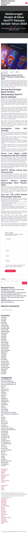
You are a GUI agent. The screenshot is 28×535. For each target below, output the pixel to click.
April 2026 (3, 322)
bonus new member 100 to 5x (8, 384)
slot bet (2, 507)
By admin (12, 72)
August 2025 (4, 333)
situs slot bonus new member (8, 412)
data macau (3, 476)
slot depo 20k (4, 432)
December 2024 (5, 345)
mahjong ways (4, 400)
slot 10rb (3, 418)
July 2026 (3, 317)
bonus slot (3, 386)
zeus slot (3, 465)
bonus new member (5, 474)
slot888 (3, 457)
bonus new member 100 (7, 381)
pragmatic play (4, 514)
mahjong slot (4, 398)
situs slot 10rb (4, 411)
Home (11, 27)
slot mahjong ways (6, 442)
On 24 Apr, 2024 (4, 72)
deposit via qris (5, 390)
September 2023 (5, 367)
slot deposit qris (4, 469)
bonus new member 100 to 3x (8, 382)
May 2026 (3, 320)
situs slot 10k (4, 409)
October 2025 (4, 330)
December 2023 (5, 362)
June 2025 (3, 336)
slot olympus (3, 504)
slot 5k (2, 479)
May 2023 (3, 373)
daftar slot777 (5, 389)
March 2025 (4, 341)
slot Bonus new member (6, 517)
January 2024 (4, 361)
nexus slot (3, 513)
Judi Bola (3, 392)
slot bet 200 (4, 422)
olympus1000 (4, 404)
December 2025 (5, 326)
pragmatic (3, 471)
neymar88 (3, 403)
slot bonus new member (7, 428)
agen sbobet (3, 518)
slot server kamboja (6, 450)
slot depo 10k (4, 431)
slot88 (2, 456)
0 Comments (5, 73)
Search (3, 279)
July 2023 (3, 370)
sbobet (3, 406)
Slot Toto (3, 451)
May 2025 (3, 337)
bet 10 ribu (3, 508)
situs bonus (4, 407)
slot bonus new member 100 (8, 429)
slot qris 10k (4, 447)
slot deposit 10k (5, 436)
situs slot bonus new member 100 (9, 414)
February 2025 (5, 342)
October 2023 (4, 366)
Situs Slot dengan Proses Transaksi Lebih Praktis (14, 295)
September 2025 (5, 331)
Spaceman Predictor (6, 461)
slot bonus (3, 425)
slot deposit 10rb (5, 437)
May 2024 (3, 356)
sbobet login (3, 500)
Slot (15, 27)
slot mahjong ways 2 (6, 443)
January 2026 (4, 325)
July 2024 (3, 353)
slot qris (3, 445)
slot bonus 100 (4, 426)
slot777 (3, 453)
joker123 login (4, 501)
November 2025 (5, 328)
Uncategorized (5, 464)
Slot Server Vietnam (15, 82)
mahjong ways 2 (5, 401)
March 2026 (4, 323)
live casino (3, 395)
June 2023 (3, 372)
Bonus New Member (6, 379)
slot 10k (3, 417)
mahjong (3, 397)
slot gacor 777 (18, 217)
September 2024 (5, 350)
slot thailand (3, 511)
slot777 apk (4, 454)
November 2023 (5, 364)
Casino (2, 387)
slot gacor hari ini (5, 440)
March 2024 (4, 359)
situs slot (3, 489)
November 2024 (5, 347)
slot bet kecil (4, 423)
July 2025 (3, 334)
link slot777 (4, 393)
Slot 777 (3, 420)
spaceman (3, 459)
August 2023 (4, 369)
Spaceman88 (4, 462)
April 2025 (3, 339)
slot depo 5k (4, 434)
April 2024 (3, 358)
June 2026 (4, 319)
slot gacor (3, 439)
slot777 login (3, 503)
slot (13, 493)
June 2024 (4, 355)
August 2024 (4, 351)
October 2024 (4, 348)
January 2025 (4, 344)
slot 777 (2, 486)
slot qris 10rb (4, 448)
